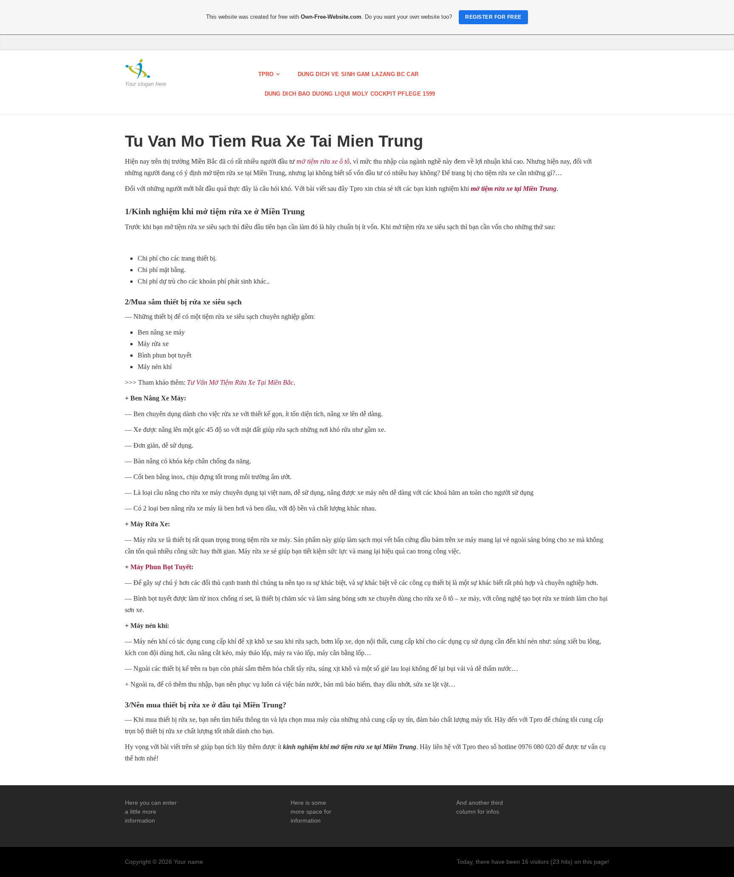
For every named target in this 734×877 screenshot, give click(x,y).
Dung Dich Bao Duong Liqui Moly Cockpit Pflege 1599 (350, 94)
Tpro (266, 74)
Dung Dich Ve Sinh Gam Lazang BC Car (358, 74)
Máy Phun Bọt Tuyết (160, 566)
